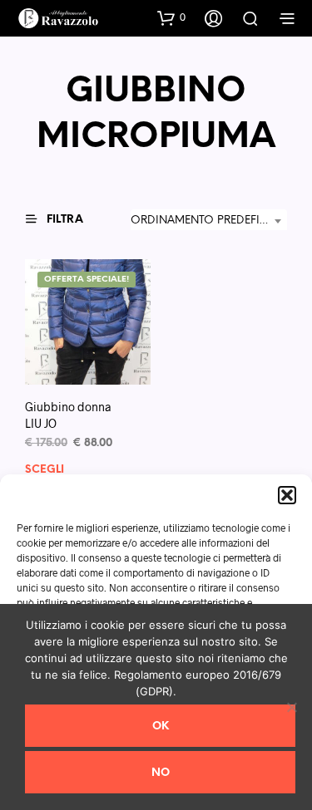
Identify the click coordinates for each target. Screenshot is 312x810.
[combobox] (209, 221)
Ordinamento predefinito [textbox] (208, 220)
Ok (160, 726)
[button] (287, 495)
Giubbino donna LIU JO (68, 415)
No (160, 773)
